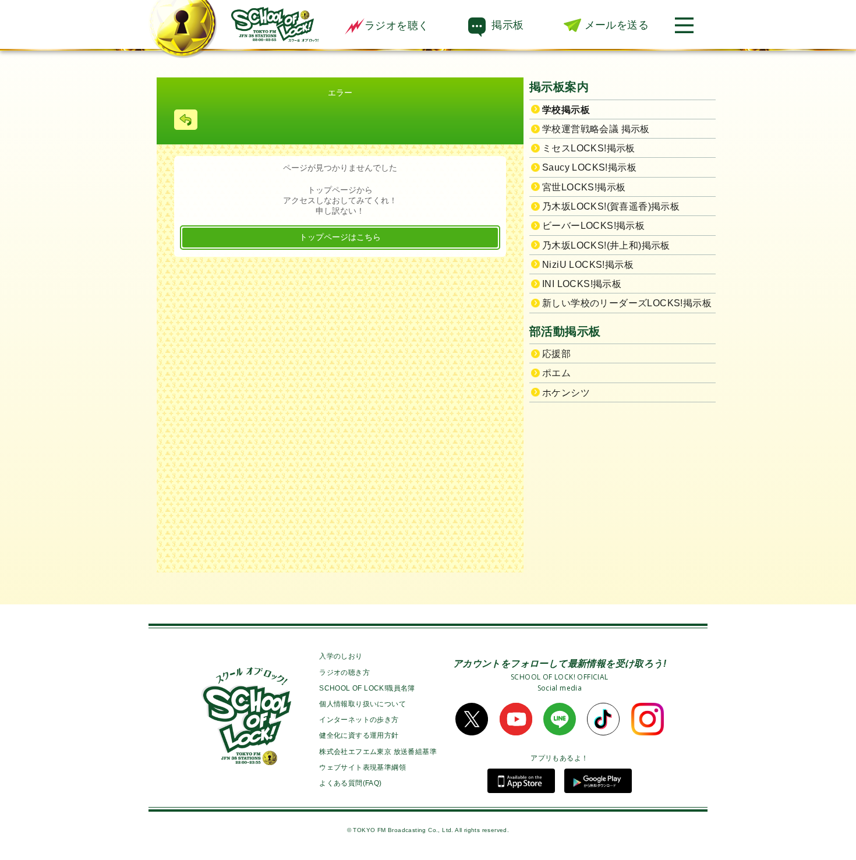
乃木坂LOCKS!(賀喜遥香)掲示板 (611, 206)
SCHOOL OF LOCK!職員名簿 (367, 688)
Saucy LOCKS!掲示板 (589, 167)
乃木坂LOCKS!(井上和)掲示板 (606, 245)
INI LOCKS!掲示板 (581, 284)
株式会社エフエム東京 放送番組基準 (378, 752)
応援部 (556, 354)
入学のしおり (340, 656)
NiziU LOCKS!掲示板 (588, 265)
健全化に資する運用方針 (358, 735)
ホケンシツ (566, 393)
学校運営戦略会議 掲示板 (596, 129)
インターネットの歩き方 (358, 720)
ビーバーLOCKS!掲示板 (593, 226)
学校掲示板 (566, 110)
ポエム (556, 373)
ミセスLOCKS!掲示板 (588, 148)
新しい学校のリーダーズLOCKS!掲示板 (627, 303)
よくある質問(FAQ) (350, 783)
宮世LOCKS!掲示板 (583, 187)
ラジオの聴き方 (344, 672)
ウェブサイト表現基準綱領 (362, 767)
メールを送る (617, 25)
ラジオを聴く (397, 25)
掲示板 (507, 25)
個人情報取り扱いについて (362, 704)
